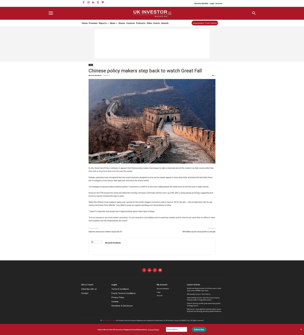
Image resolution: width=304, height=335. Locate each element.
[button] (253, 13)
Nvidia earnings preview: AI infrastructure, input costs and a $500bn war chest (204, 289)
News (90, 65)
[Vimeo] (102, 2)
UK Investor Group (109, 320)
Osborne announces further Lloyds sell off (105, 232)
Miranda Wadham (95, 75)
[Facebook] (83, 2)
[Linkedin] (93, 2)
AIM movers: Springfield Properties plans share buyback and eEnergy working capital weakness (204, 310)
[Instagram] (88, 2)
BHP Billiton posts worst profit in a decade (199, 232)
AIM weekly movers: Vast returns (198, 294)
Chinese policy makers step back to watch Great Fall (145, 71)
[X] (97, 2)
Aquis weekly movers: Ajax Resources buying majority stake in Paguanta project (203, 299)
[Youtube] (160, 270)
